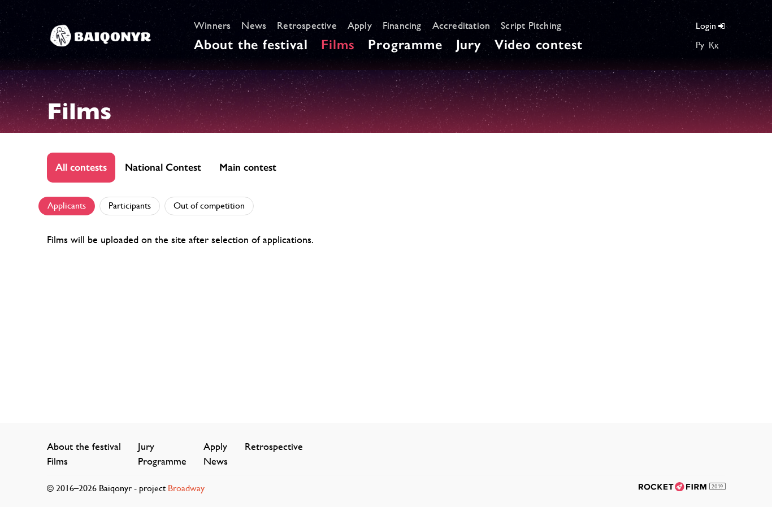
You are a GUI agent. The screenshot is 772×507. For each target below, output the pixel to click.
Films (337, 44)
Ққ (713, 45)
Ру (700, 45)
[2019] (672, 486)
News (253, 25)
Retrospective (307, 25)
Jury (468, 44)
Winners (212, 25)
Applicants (66, 205)
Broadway (186, 488)
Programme (405, 44)
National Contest (163, 167)
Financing (402, 25)
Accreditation (461, 25)
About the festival (250, 44)
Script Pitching (531, 25)
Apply (360, 25)
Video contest (539, 44)
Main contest (247, 167)
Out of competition (209, 205)
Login (707, 25)
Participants (130, 205)
